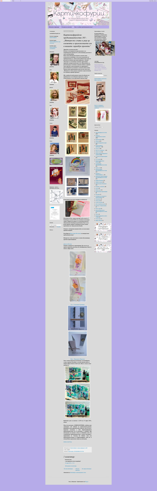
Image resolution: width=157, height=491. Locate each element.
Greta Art (97, 148)
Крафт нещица (99, 182)
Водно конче (98, 190)
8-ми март (98, 159)
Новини (97, 141)
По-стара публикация (86, 468)
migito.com (98, 167)
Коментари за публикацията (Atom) (78, 472)
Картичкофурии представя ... (99, 146)
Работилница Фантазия (101, 183)
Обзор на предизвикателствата (100, 136)
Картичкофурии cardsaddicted (53, 48)
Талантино (98, 199)
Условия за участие (67, 27)
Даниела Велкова (68, 244)
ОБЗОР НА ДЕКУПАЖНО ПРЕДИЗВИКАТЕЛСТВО (101, 177)
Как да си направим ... (100, 150)
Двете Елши (98, 152)
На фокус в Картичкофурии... (99, 174)
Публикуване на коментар (70, 466)
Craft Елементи (99, 202)
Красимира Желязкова (75, 233)
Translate (59, 226)
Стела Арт (98, 218)
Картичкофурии (53, 37)
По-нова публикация (68, 468)
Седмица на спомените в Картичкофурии (101, 196)
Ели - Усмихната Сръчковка (77, 304)
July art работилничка (100, 204)
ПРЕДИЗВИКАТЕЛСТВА (79, 451)
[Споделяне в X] (67, 449)
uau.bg (97, 188)
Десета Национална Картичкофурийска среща (101, 210)
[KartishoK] (56, 203)
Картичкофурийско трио (101, 143)
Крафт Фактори (99, 180)
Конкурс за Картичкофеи (101, 205)
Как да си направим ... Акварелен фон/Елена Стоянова (99, 107)
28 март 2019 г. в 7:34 (69, 463)
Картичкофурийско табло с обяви (101, 216)
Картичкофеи (71, 451)
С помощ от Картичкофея (101, 156)
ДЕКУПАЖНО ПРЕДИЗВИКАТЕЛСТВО (101, 170)
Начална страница (54, 27)
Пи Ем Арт (98, 208)
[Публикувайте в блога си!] (65, 449)
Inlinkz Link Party (68, 442)
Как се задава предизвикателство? (83, 27)
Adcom (97, 214)
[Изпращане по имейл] (64, 449)
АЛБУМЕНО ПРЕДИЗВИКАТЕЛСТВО (101, 164)
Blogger (86, 481)
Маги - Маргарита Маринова (77, 359)
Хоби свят (98, 200)
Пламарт (98, 194)
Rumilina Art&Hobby (100, 186)
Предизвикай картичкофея (101, 191)
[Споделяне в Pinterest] (69, 449)
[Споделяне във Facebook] (68, 449)
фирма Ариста (99, 220)
